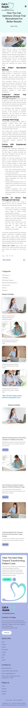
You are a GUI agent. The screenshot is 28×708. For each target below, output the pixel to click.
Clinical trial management (9, 98)
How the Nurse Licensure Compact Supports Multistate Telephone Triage (10, 341)
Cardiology (5, 277)
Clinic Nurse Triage (7, 280)
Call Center (5, 275)
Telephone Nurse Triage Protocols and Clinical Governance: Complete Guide (10, 390)
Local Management (21, 705)
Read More (5, 449)
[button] (25, 6)
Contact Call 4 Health (8, 245)
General (4, 290)
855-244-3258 (14, 628)
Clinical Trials (5, 285)
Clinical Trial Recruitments (9, 282)
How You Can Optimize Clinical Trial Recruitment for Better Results (14, 17)
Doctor (4, 287)
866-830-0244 (19, 621)
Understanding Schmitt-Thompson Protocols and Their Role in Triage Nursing (10, 366)
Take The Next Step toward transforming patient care (12, 396)
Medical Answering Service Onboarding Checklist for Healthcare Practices (8, 317)
